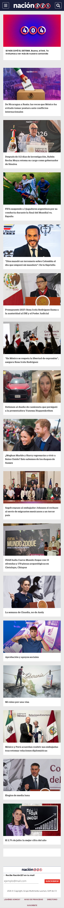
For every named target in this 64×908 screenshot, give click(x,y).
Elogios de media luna (17, 795)
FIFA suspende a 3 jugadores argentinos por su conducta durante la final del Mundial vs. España (31, 213)
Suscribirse (52, 881)
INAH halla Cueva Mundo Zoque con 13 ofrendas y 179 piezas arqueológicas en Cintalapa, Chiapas (27, 564)
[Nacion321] (32, 5)
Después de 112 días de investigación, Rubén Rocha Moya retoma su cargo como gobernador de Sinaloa (31, 160)
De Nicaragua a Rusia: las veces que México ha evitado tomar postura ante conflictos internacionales (31, 108)
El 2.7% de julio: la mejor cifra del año (25, 840)
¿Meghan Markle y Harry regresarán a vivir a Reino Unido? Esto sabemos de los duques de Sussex (30, 459)
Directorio (52, 899)
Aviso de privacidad (33, 899)
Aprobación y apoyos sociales (22, 657)
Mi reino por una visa (17, 702)
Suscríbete (32, 905)
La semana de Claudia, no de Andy (24, 612)
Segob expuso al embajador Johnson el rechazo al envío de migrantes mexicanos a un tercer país (31, 511)
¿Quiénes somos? (12, 899)
